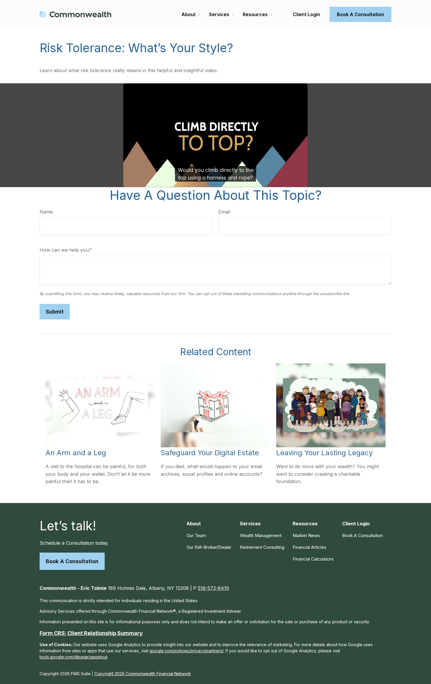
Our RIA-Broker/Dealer (208, 547)
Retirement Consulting (262, 547)
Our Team (196, 535)
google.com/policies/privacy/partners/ (186, 650)
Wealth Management (260, 535)
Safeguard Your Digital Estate (210, 452)
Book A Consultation (72, 561)
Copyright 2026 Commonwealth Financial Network (142, 673)
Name (46, 212)
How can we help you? (65, 250)
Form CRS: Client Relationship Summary (91, 633)
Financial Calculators (313, 559)
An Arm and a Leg (75, 452)
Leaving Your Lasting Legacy (324, 452)
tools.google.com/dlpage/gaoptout (73, 656)
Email (224, 212)
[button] (188, 14)
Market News (306, 535)
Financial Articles (309, 547)
